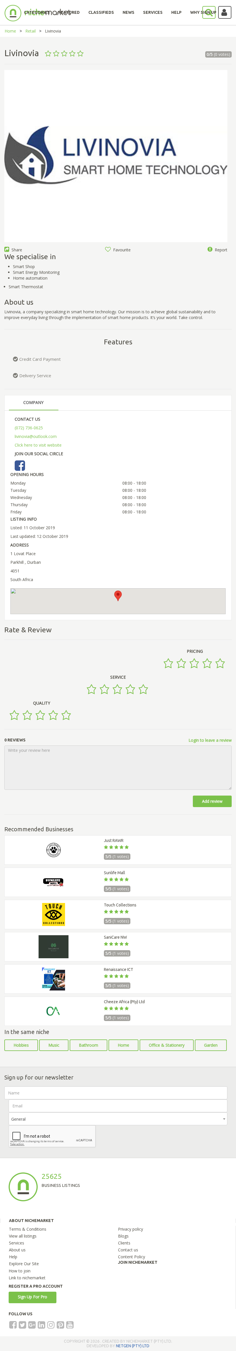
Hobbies (21, 1045)
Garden (211, 1045)
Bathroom (88, 1045)
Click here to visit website (38, 445)
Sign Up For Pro (32, 1296)
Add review (212, 801)
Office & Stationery (166, 1045)
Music (53, 1045)
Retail (30, 31)
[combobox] (118, 1118)
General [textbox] (18, 1119)
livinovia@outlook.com (36, 436)
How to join (20, 1271)
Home (10, 31)
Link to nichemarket (27, 1277)
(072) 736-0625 (29, 427)
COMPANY (33, 402)
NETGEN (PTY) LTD (132, 1346)
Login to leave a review (210, 740)
